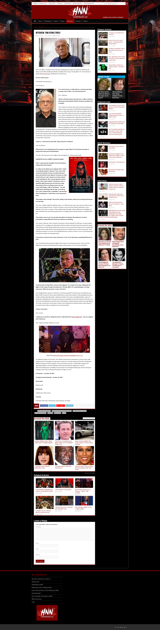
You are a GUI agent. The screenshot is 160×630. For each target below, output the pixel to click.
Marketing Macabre (89, 3)
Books (55, 21)
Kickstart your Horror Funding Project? (42, 587)
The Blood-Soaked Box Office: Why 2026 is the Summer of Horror (117, 50)
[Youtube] (114, 4)
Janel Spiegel (40, 35)
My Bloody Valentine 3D (80, 411)
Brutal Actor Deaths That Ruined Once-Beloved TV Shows (104, 243)
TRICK (64, 413)
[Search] (127, 3)
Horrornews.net (46, 73)
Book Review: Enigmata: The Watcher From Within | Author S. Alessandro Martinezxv (116, 155)
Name (37, 543)
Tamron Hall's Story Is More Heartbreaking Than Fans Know (84, 468)
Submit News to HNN (37, 584)
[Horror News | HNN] (80, 11)
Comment (38, 526)
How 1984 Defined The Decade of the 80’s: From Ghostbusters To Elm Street (117, 58)
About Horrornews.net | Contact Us (41, 579)
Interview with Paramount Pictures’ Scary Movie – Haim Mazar (116, 204)
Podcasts (78, 21)
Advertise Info (35, 581)
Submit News (67, 3)
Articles (62, 21)
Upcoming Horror (77, 3)
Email (37, 549)
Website (38, 554)
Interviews (70, 21)
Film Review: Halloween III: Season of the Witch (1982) (44, 490)
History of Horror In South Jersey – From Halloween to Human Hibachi (116, 42)
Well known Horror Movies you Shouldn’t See (64, 508)
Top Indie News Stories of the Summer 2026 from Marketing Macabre (117, 107)
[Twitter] (108, 4)
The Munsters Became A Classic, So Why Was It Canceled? (118, 265)
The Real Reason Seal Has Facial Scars (63, 467)
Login (33, 602)
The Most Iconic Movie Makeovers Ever (42, 467)
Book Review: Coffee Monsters (117, 162)
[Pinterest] (110, 4)
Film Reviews (47, 21)
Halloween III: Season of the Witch (62, 411)
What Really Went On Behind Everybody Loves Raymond (118, 244)
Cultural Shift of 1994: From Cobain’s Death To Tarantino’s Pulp (116, 66)
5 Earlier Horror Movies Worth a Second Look (43, 511)
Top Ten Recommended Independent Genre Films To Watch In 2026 (116, 115)
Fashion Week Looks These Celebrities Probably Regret (43, 442)
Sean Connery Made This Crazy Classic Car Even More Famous (84, 442)
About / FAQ (52, 3)
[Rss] (105, 4)
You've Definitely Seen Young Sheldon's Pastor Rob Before (117, 95)
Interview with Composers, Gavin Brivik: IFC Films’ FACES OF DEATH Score (116, 195)
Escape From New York (44, 411)
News (40, 21)
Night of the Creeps (40, 413)
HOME (35, 21)
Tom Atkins (57, 413)
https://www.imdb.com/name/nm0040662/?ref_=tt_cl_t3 (68, 355)
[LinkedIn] (112, 4)
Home (35, 26)
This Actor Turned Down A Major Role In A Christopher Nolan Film (64, 442)
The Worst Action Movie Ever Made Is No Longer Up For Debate (104, 95)
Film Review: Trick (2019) (63, 489)
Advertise (59, 3)
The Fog (50, 413)
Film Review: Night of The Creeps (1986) (83, 508)
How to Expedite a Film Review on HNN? (42, 596)
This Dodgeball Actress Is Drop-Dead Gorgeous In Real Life (104, 265)
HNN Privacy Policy (36, 599)
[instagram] (116, 4)
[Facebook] (106, 4)
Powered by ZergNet (90, 473)
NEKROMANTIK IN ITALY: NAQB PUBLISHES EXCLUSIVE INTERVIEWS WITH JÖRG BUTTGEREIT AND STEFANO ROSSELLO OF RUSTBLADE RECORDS (111, 214)
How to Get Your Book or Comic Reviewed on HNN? (45, 590)
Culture (85, 21)
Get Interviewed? (36, 593)
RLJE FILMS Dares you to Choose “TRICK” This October (83, 491)
